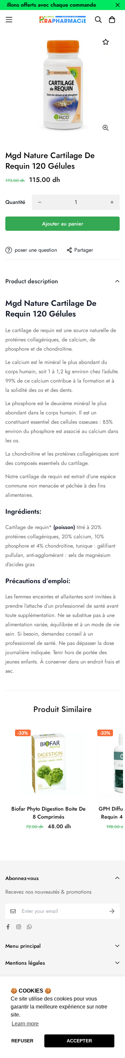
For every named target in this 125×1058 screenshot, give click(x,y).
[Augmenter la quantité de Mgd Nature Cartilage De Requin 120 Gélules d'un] (112, 202)
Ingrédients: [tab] (23, 511)
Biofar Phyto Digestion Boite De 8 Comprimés (48, 813)
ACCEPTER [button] (79, 1040)
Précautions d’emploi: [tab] (37, 581)
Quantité (15, 202)
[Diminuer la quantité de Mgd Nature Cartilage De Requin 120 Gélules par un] (39, 202)
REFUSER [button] (22, 1040)
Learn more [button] (25, 1023)
